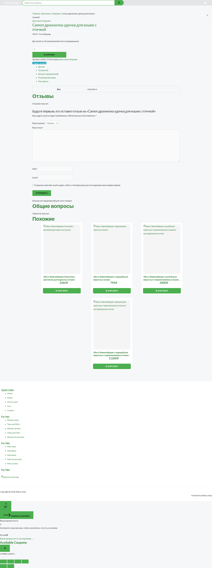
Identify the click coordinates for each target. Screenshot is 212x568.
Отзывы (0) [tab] (43, 70)
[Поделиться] (17, 561)
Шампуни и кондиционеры (19, 21)
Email (35, 177)
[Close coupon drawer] (5, 548)
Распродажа (79, 12)
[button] (27, 12)
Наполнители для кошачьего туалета (137, 12)
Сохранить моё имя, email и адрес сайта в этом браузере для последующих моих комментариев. (77, 185)
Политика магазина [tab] (47, 77)
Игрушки (73, 59)
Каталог (22, 12)
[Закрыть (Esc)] (25, 561)
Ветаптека (64, 12)
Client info (109, 12)
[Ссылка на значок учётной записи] (205, 3)
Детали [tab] (41, 67)
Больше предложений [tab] (48, 74)
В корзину (49, 55)
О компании (95, 12)
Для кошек (50, 12)
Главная (10, 12)
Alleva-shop (11, 2)
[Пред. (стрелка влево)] (3, 566)
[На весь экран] (10, 561)
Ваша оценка (39, 123)
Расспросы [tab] (43, 81)
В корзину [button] (62, 291)
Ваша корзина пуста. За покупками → (16, 538)
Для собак (37, 12)
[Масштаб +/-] (3, 561)
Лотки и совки (166, 12)
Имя (35, 169)
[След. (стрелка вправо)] (10, 566)
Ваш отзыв (37, 127)
